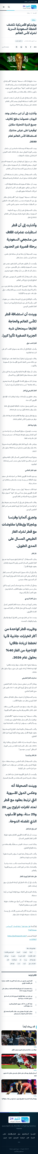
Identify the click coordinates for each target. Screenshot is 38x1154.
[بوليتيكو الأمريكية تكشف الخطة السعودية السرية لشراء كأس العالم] (35, 952)
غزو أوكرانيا (14, 960)
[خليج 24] (29, 7)
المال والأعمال (12, 1134)
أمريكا (31, 952)
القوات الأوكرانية (31, 956)
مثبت (18, 963)
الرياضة (22, 1138)
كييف (24, 963)
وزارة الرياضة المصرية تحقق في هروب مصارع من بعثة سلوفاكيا (19, 1099)
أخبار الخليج (25, 1134)
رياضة (28, 13)
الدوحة (18, 952)
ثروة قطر (6, 956)
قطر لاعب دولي (32, 963)
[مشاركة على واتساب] (21, 47)
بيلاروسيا (13, 956)
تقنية (10, 1138)
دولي (19, 1134)
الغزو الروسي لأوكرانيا (9, 952)
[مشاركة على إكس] (26, 47)
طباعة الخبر (5, 47)
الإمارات (25, 952)
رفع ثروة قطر (32, 960)
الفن (27, 1138)
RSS (19, 1142)
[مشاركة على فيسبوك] (31, 47)
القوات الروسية (21, 956)
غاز (20, 960)
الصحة (33, 1138)
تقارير (4, 1134)
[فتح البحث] (9, 7)
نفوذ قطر (12, 963)
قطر (8, 960)
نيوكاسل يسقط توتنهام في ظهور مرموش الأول (24, 1050)
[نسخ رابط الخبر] (17, 47)
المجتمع (16, 1138)
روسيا (25, 960)
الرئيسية (35, 13)
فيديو (5, 1138)
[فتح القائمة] (3, 7)
